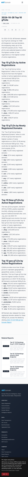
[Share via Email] (19, 30)
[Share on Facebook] (12, 30)
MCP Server (5, 441)
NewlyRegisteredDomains (8, 439)
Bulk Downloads (5, 424)
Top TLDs (7, 9)
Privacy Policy (12, 470)
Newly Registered (6, 403)
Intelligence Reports (7, 412)
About (3, 449)
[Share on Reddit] (16, 30)
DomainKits (4, 435)
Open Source (5, 456)
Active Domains (5, 405)
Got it (5, 474)
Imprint (17, 470)
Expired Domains (6, 408)
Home (3, 9)
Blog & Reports (5, 454)
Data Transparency (6, 420)
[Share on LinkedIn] (5, 30)
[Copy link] (23, 30)
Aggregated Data (6, 427)
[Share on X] (8, 30)
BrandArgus (4, 437)
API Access (4, 422)
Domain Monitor (5, 410)
